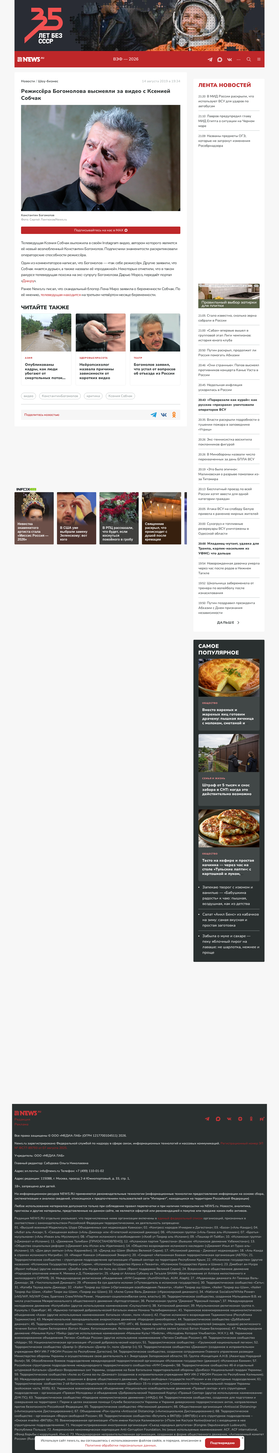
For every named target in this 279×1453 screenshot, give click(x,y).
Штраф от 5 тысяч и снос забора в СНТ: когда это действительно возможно (226, 789)
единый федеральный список (180, 1218)
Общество (210, 703)
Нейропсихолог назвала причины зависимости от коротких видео (96, 371)
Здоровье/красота (93, 357)
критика (93, 396)
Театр (138, 357)
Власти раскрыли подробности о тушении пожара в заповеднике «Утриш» (228, 424)
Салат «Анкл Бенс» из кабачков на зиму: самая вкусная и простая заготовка (230, 920)
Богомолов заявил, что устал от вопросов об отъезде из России (154, 369)
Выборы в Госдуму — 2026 (144, 59)
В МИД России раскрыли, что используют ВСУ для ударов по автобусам (226, 101)
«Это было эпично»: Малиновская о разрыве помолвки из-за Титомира (229, 474)
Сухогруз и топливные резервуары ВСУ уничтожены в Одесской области (223, 529)
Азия (28, 357)
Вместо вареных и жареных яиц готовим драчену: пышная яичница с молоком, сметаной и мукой (228, 718)
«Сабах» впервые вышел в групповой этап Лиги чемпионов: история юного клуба (224, 335)
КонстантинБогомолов (60, 396)
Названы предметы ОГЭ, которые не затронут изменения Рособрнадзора (224, 141)
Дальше (225, 622)
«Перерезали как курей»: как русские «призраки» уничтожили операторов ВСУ (227, 405)
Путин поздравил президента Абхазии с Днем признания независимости (226, 608)
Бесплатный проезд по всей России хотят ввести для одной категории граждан (225, 494)
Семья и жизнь (213, 778)
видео (28, 396)
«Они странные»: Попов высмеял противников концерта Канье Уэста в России (228, 370)
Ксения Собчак (120, 396)
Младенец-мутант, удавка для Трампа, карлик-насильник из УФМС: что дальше (228, 548)
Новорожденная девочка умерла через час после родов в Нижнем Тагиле (229, 568)
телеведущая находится (61, 294)
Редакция (22, 1119)
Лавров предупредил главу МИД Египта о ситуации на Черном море (226, 121)
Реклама (21, 1124)
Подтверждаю (222, 1443)
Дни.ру (28, 280)
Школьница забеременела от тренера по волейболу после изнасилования (226, 588)
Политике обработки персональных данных (120, 1445)
